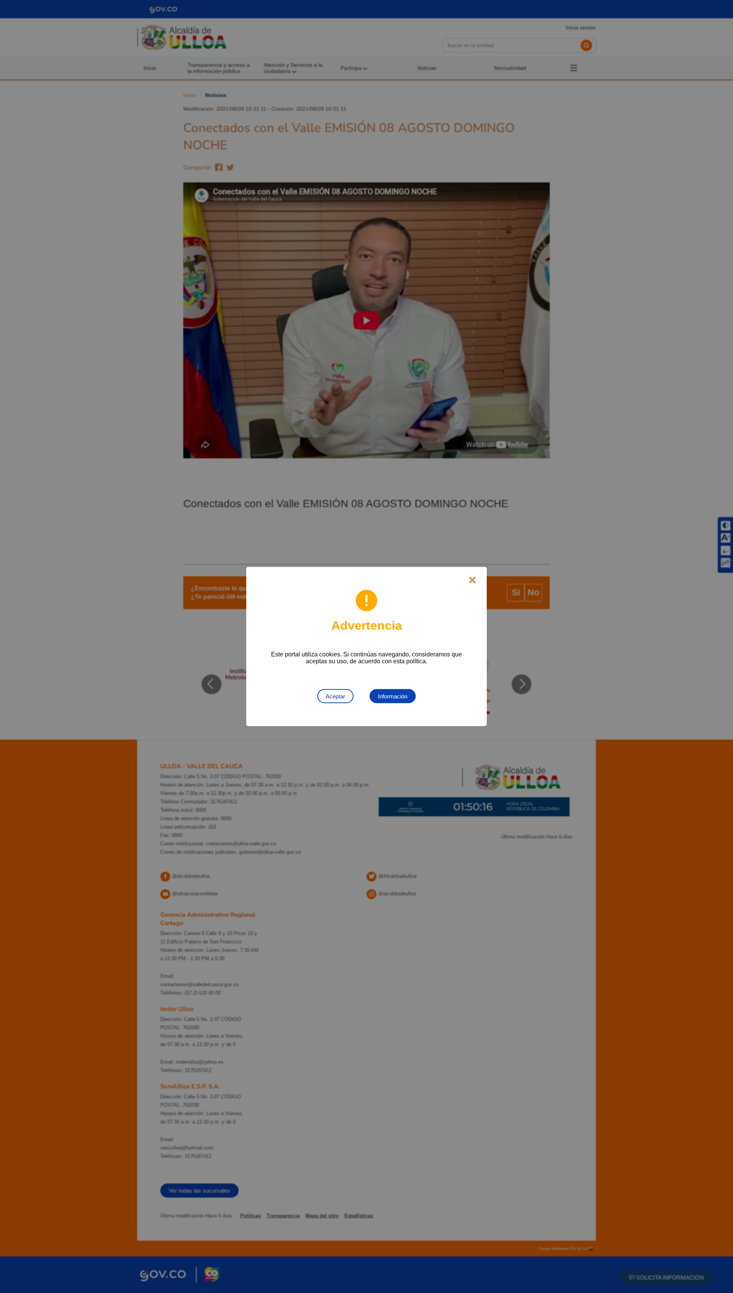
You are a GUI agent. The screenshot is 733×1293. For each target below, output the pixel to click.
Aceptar (335, 696)
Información (392, 696)
